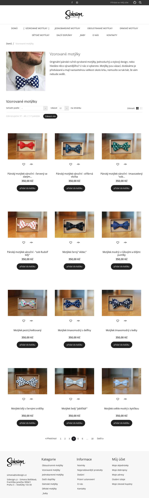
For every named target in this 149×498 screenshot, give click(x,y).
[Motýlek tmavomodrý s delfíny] (74, 303)
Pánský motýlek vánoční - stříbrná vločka (74, 175)
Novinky (81, 465)
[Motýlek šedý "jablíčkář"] (74, 381)
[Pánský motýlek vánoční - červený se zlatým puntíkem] (27, 146)
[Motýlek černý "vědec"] (74, 224)
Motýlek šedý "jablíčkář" (74, 408)
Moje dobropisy (119, 470)
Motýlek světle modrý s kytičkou (121, 408)
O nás (96, 35)
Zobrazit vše (50, 116)
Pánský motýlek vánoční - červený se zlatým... (27, 175)
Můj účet (118, 459)
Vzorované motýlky (36, 28)
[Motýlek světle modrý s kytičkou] (121, 381)
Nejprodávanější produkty (90, 470)
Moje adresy (118, 474)
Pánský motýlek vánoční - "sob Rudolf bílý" (27, 253)
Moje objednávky (120, 465)
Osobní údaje (118, 479)
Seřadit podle (12, 107)
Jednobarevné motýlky (67, 28)
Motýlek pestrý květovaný (27, 330)
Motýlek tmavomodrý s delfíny (74, 330)
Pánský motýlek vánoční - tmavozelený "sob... (121, 175)
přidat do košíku (27, 188)
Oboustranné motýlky (99, 28)
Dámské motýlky (129, 28)
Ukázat (54, 107)
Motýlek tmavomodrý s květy (121, 330)
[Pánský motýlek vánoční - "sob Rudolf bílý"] (27, 224)
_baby (82, 35)
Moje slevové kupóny (122, 484)
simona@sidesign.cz (17, 475)
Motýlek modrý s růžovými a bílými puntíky (121, 253)
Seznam (141, 109)
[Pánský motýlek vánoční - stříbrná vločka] (74, 146)
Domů (14, 28)
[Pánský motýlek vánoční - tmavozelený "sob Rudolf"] (121, 146)
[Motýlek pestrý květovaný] (27, 303)
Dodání (80, 474)
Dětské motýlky (40, 35)
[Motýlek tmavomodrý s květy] (121, 303)
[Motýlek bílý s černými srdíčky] (27, 381)
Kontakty (112, 35)
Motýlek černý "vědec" (74, 252)
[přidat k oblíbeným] (24, 164)
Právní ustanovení (86, 479)
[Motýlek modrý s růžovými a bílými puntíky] (121, 224)
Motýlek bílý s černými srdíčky (27, 408)
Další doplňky (64, 35)
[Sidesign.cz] (74, 14)
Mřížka (137, 108)
